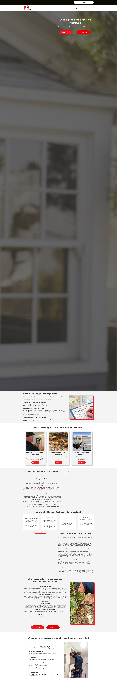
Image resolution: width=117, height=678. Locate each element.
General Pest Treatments (41, 489)
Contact (89, 8)
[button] (55, 8)
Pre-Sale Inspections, (31, 489)
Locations (68, 8)
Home (44, 8)
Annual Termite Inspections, (40, 488)
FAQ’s (76, 8)
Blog (82, 8)
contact (39, 506)
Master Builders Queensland (52, 618)
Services (59, 8)
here (46, 491)
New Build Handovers (52, 489)
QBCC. (61, 618)
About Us (51, 8)
